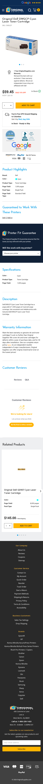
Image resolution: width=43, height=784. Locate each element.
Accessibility (21, 607)
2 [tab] (21, 64)
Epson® (21, 636)
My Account (21, 576)
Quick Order (21, 580)
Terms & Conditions (21, 604)
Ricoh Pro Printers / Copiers (21, 650)
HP (21, 639)
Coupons (21, 557)
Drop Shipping (21, 623)
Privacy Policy (21, 600)
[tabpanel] (21, 46)
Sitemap (21, 560)
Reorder (21, 583)
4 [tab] (23, 535)
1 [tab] (19, 64)
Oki (21, 674)
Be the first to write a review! (21, 425)
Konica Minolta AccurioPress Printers (21, 643)
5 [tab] (25, 535)
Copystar (21, 695)
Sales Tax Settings (21, 620)
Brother (21, 653)
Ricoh (21, 681)
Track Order (21, 586)
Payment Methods (21, 593)
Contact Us (21, 573)
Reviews (21, 553)
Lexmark (21, 671)
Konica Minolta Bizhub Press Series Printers (21, 646)
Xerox (21, 692)
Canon (21, 657)
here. (9, 345)
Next (40, 491)
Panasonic (22, 678)
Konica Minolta (21, 664)
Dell (21, 699)
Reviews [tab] (18, 379)
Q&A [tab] (27, 379)
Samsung (21, 685)
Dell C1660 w (7, 218)
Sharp (21, 688)
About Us (21, 550)
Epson (21, 660)
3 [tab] (23, 64)
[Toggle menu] (3, 10)
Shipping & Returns (21, 597)
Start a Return (21, 590)
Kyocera (21, 667)
